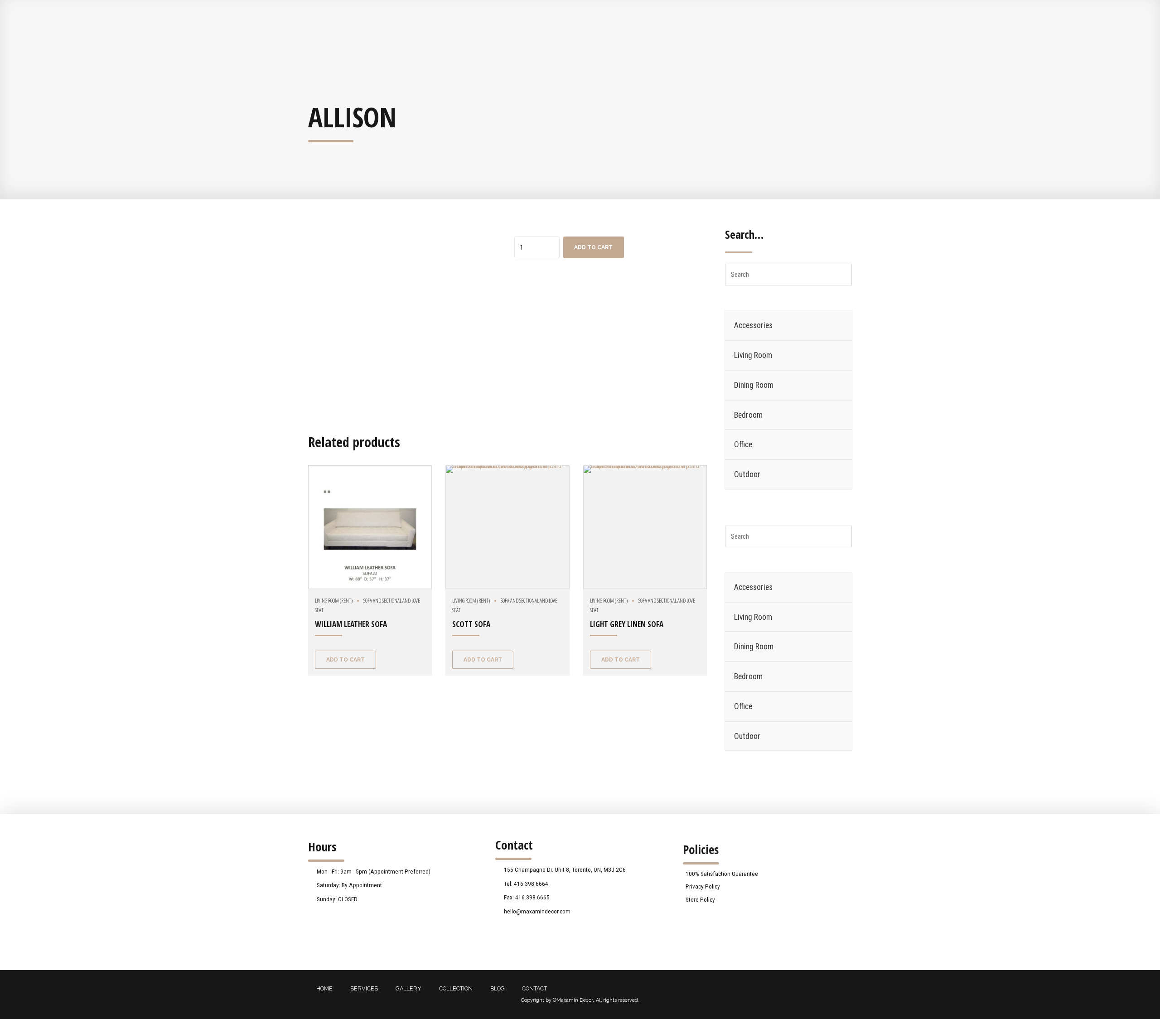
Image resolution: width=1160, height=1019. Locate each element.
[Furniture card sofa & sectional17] (645, 527)
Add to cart (593, 247)
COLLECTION (456, 988)
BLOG (497, 988)
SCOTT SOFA (471, 624)
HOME (324, 988)
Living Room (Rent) (334, 600)
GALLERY (408, 988)
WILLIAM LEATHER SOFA (351, 624)
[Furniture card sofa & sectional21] (370, 527)
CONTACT (534, 988)
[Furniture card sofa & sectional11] (507, 527)
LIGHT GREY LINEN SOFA (626, 624)
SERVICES (364, 988)
